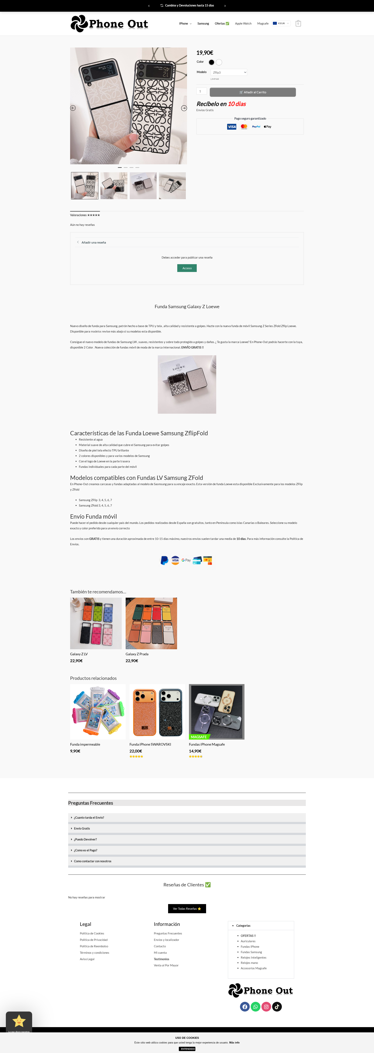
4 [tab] (137, 169)
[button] (187, 818)
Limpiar (215, 79)
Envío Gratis (82, 828)
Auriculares (248, 941)
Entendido (188, 1048)
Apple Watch (243, 23)
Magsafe (263, 23)
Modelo (201, 72)
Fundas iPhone (250, 946)
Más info (234, 1042)
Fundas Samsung (251, 952)
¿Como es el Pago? (85, 850)
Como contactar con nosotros (92, 861)
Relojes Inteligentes (253, 957)
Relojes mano (249, 962)
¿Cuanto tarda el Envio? (89, 817)
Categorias (243, 925)
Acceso (187, 268)
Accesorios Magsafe (254, 968)
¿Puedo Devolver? (85, 839)
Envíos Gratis (205, 110)
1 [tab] (120, 169)
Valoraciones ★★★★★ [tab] (85, 215)
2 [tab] (126, 169)
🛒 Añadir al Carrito (252, 92)
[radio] (211, 62)
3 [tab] (131, 169)
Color (200, 61)
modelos (96, 331)
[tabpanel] (128, 106)
